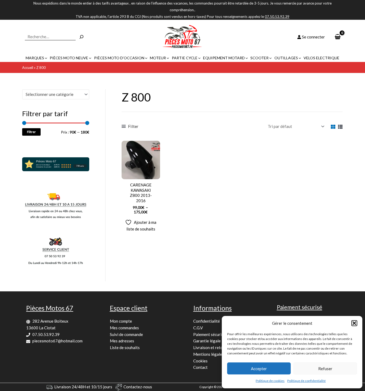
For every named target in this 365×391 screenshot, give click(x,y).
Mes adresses (122, 340)
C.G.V (198, 327)
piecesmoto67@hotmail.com (57, 340)
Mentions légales (208, 354)
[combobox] (55, 94)
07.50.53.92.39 (46, 334)
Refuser (325, 368)
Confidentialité (206, 321)
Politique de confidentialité (306, 381)
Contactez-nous (137, 386)
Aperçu (140, 174)
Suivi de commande (126, 334)
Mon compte (121, 321)
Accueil (27, 67)
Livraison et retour (210, 347)
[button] (354, 323)
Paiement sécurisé (209, 334)
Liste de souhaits (125, 347)
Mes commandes (124, 327)
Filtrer (31, 132)
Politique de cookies (270, 381)
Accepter (259, 368)
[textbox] (53, 94)
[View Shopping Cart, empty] (337, 37)
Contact (200, 367)
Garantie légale (207, 340)
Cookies (200, 360)
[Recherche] (81, 36)
